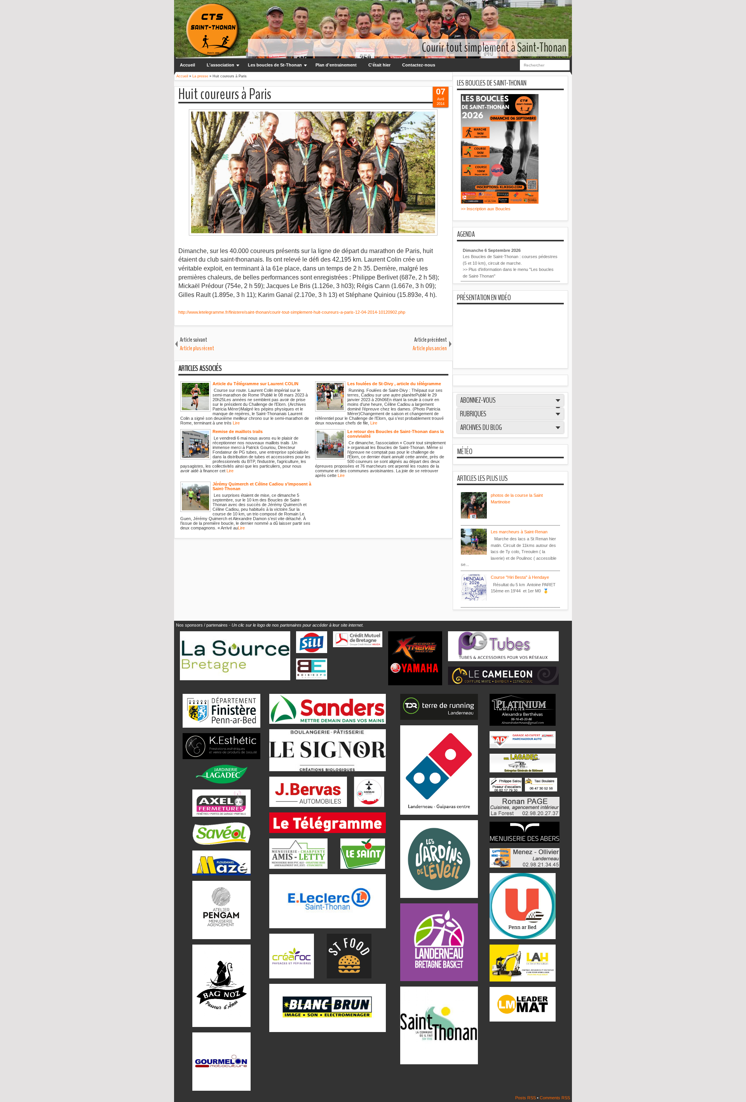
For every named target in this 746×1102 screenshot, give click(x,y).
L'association (220, 65)
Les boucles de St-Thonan (275, 65)
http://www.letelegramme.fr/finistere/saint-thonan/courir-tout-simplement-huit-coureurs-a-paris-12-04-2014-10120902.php (292, 312)
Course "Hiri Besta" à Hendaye (520, 577)
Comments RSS (555, 1097)
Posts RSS (526, 1097)
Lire (236, 423)
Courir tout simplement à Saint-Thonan (494, 47)
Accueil (187, 65)
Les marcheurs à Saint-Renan (519, 531)
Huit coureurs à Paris (224, 95)
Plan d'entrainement (336, 65)
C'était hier (379, 65)
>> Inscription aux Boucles (486, 208)
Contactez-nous (418, 65)
